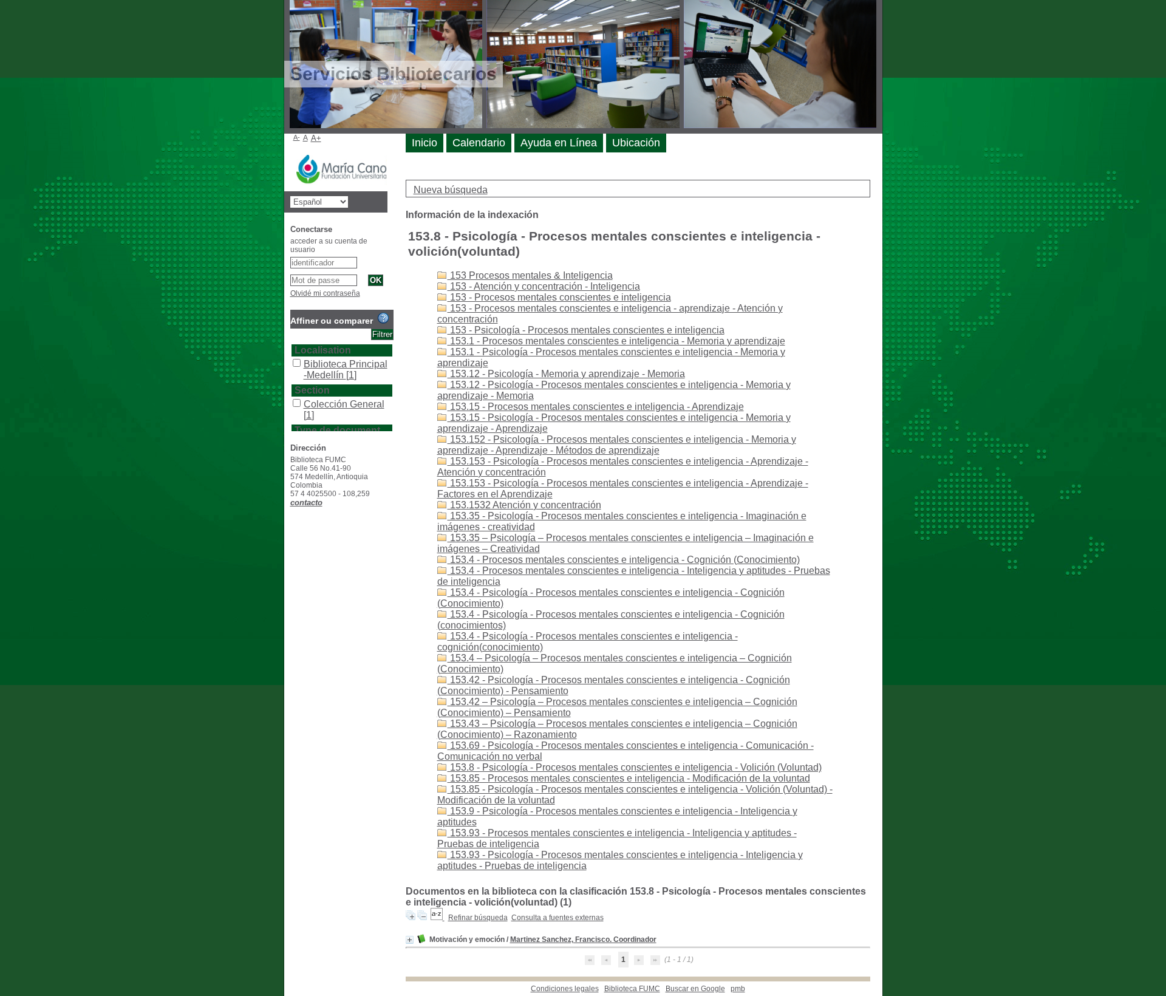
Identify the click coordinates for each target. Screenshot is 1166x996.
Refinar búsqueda (478, 917)
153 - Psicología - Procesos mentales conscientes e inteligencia (586, 330)
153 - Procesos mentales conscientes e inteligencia (559, 297)
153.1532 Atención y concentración (524, 505)
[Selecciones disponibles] (438, 917)
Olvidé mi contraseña (325, 293)
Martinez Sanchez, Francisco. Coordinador (583, 939)
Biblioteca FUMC (632, 988)
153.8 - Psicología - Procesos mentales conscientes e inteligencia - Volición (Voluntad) (635, 767)
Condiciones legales (565, 988)
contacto (306, 502)
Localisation (323, 350)
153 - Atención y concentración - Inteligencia (544, 286)
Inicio (424, 143)
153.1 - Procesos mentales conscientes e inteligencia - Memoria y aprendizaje (616, 341)
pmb (738, 988)
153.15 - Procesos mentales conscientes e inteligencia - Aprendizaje (596, 406)
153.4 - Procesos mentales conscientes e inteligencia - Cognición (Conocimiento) (624, 559)
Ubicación (636, 143)
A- (296, 137)
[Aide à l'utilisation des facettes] (383, 318)
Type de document (337, 430)
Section (312, 390)
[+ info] (410, 940)
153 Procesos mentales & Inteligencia (530, 275)
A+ (316, 138)
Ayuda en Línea (558, 143)
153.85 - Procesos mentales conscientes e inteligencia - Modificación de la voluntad (629, 778)
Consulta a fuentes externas (557, 917)
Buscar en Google (695, 988)
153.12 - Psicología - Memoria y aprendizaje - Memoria (566, 374)
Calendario (478, 143)
